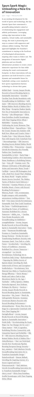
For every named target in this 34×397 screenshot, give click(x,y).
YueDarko (5, 282)
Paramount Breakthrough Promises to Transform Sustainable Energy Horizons (15, 233)
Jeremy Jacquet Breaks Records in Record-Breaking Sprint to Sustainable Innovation (16, 93)
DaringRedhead (7, 314)
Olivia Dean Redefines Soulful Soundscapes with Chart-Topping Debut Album (16, 117)
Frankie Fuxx (7, 136)
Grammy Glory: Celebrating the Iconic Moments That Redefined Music (16, 125)
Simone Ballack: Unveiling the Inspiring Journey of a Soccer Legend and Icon (15, 360)
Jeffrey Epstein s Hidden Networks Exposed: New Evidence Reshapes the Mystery (15, 284)
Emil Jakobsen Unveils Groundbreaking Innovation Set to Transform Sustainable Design (16, 352)
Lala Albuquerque (16, 114)
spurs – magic (6, 16)
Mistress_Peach (7, 193)
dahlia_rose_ (16, 214)
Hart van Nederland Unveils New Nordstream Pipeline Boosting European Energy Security (16, 343)
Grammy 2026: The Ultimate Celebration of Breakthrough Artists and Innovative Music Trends (16, 165)
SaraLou (23, 287)
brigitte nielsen (21, 176)
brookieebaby (14, 244)
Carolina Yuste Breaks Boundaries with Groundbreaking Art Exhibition (15, 217)
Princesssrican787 (8, 365)
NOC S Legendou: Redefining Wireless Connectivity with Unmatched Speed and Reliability (16, 330)
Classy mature (7, 328)
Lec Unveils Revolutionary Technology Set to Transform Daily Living (14, 255)
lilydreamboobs (26, 257)
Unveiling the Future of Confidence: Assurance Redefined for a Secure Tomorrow (15, 211)
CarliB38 (5, 171)
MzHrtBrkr (6, 123)
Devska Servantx (22, 236)
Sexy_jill (10, 163)
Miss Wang (6, 109)
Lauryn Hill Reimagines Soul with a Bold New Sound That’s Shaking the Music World (17, 174)
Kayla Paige (24, 155)
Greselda (24, 96)
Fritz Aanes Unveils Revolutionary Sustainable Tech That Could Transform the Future (17, 203)
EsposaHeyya (21, 128)
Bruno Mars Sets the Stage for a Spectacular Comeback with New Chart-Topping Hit (16, 308)
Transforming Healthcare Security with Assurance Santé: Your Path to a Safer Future (16, 241)
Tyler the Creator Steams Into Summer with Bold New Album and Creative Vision (17, 130)
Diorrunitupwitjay (10, 141)
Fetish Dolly (6, 322)
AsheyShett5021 (8, 341)
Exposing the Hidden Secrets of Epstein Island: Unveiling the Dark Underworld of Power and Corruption (16, 263)
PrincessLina (19, 147)
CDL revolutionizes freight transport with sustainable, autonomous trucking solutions (15, 195)
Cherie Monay (21, 274)
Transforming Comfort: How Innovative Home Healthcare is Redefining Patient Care (17, 160)
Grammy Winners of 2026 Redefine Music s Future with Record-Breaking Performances (16, 187)
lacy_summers (7, 349)
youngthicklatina (8, 222)
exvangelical (6, 252)
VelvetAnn (6, 185)
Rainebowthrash (8, 357)
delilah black (6, 90)
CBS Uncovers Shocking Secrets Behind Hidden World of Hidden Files (16, 144)
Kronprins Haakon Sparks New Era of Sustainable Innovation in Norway (16, 112)
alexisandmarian (8, 306)
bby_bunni (16, 295)
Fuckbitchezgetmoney (20, 206)
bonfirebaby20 (7, 268)
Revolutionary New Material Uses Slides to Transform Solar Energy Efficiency (17, 271)
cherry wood (6, 373)
